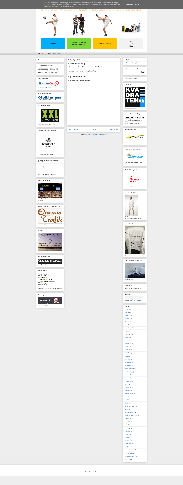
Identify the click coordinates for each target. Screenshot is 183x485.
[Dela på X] (91, 71)
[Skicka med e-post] (88, 71)
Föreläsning (128, 371)
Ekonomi (127, 343)
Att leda (127, 321)
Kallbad (127, 378)
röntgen (127, 434)
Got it (137, 4)
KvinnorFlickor (129, 393)
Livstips (127, 403)
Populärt (127, 422)
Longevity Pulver (130, 406)
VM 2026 (127, 459)
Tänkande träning (130, 456)
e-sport (127, 340)
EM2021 (127, 353)
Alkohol (127, 312)
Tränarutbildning (129, 450)
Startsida (41, 53)
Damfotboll (128, 334)
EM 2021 (127, 350)
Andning (127, 318)
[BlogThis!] (90, 71)
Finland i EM (128, 359)
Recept (127, 428)
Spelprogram (128, 440)
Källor (126, 396)
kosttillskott (128, 387)
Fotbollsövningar (130, 365)
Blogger (99, 472)
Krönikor (127, 390)
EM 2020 (127, 346)
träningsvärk (128, 453)
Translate (139, 300)
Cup (126, 331)
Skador (127, 437)
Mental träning (129, 412)
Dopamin (127, 337)
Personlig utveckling (131, 415)
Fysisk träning (129, 368)
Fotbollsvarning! (129, 362)
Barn (126, 325)
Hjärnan (127, 375)
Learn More (129, 4)
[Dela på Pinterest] (95, 71)
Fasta (126, 356)
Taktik (126, 447)
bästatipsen (128, 328)
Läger (126, 409)
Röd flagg (127, 431)
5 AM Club (128, 309)
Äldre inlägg (114, 129)
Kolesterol (128, 381)
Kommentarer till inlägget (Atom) (98, 134)
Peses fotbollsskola (54, 53)
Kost (126, 384)
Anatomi (127, 315)
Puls (126, 425)
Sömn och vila (129, 443)
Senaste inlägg (73, 129)
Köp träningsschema (131, 400)
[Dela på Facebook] (93, 71)
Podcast (127, 418)
